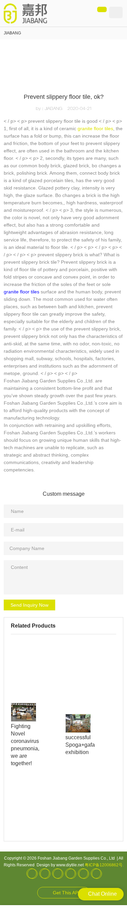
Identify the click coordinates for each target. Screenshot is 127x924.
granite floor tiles (95, 128)
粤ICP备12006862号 (104, 865)
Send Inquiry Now (29, 605)
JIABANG (12, 33)
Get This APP (67, 892)
